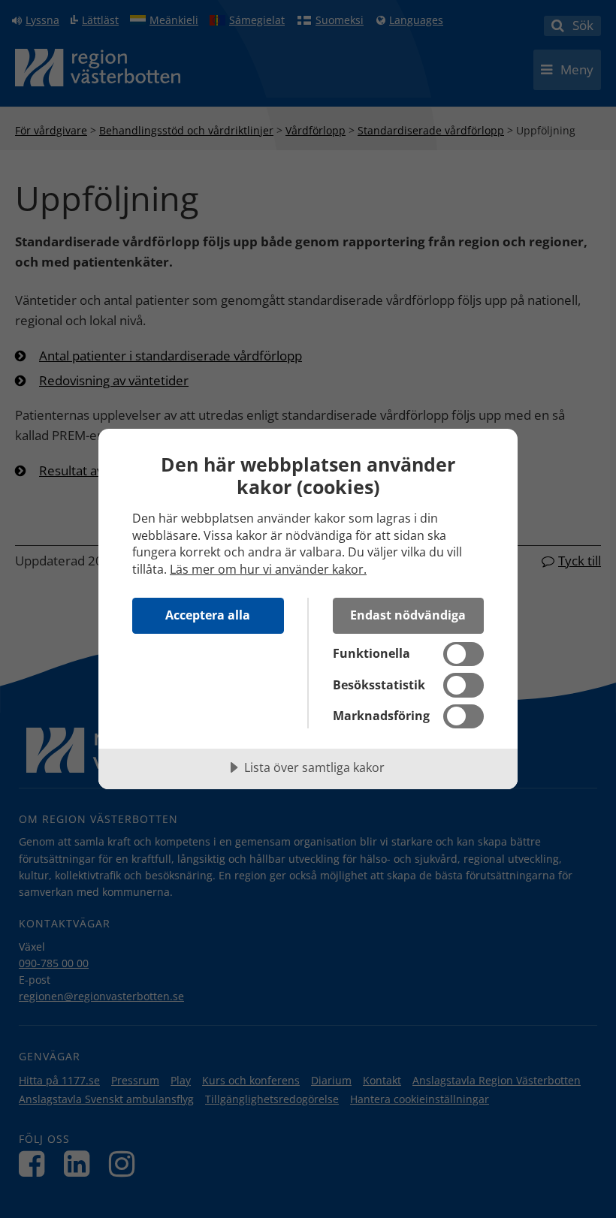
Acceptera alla (207, 615)
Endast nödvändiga (408, 615)
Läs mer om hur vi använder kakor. (268, 569)
